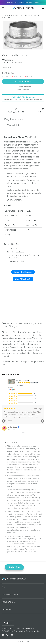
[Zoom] (23, 35)
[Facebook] (3, 635)
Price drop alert (23, 641)
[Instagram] (7, 635)
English (6, 623)
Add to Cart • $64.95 (23, 81)
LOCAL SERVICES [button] (8, 602)
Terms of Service (33, 631)
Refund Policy (7, 631)
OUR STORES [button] (7, 609)
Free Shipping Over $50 (16, 112)
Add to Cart (14, 567)
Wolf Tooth (6, 18)
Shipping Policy (28, 628)
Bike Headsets (31, 15)
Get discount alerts (23, 87)
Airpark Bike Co (10, 628)
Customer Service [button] (10, 595)
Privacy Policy (19, 631)
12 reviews (11, 429)
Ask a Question (23, 90)
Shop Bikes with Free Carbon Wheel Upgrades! (23, 2)
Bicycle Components (16, 15)
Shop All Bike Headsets (23, 272)
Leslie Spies (12, 427)
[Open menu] (5, 8)
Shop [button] (4, 587)
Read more (8, 420)
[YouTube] (12, 635)
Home (4, 15)
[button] (3, 421)
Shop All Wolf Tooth (23, 279)
